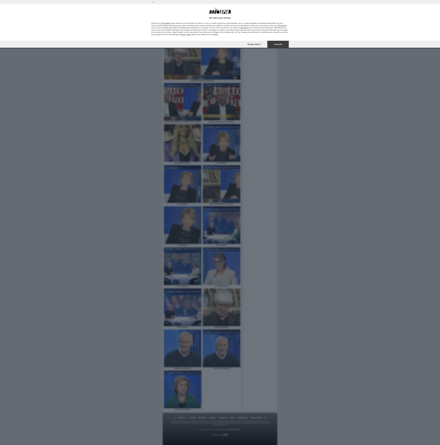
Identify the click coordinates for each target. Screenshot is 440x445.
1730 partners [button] (165, 23)
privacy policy (186, 34)
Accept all (278, 44)
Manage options (254, 44)
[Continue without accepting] (153, 2)
